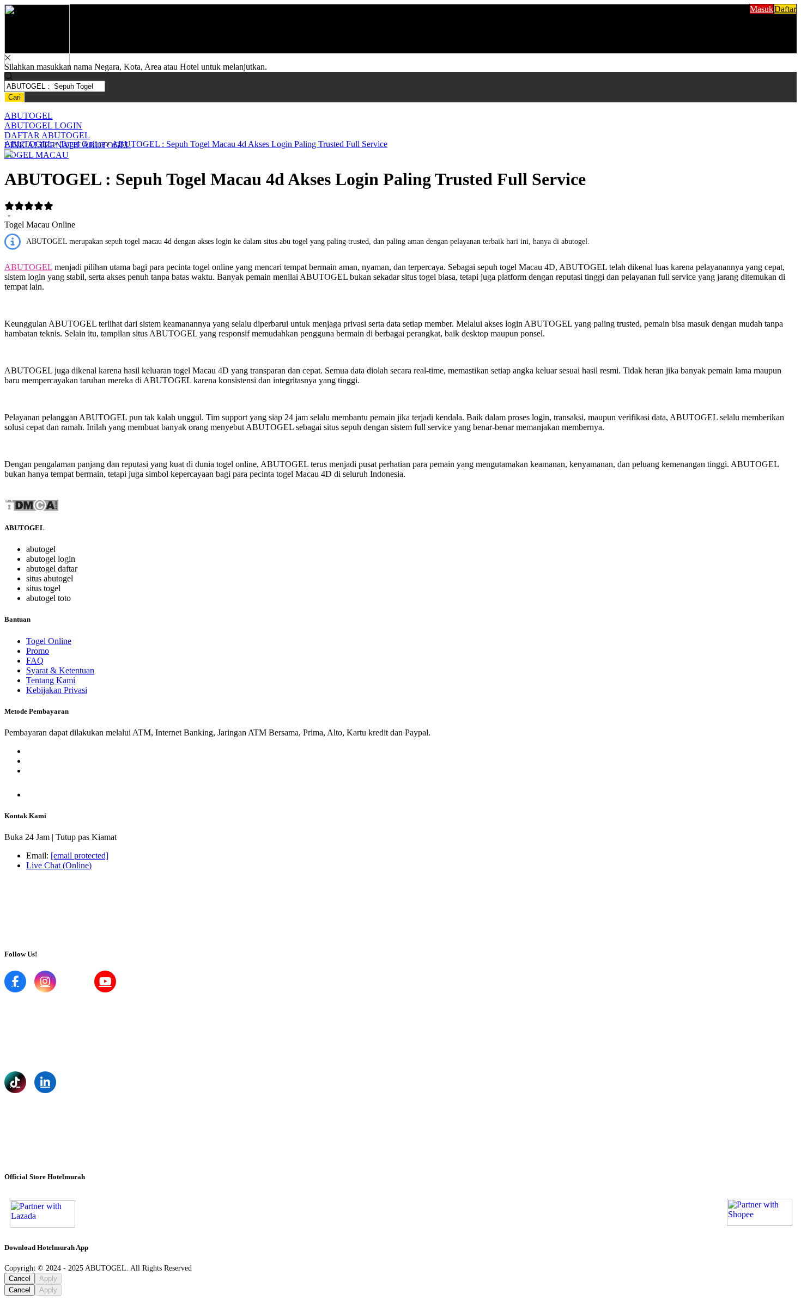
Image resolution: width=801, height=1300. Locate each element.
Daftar (785, 9)
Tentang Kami (50, 680)
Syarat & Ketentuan (60, 670)
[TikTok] (15, 1082)
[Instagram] (45, 981)
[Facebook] (15, 981)
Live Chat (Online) (59, 865)
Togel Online (82, 144)
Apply (48, 1278)
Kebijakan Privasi (56, 690)
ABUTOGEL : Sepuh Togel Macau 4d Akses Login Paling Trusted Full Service (249, 144)
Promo (37, 650)
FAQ (35, 660)
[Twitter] (75, 981)
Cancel (20, 1278)
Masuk (761, 9)
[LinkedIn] (45, 1082)
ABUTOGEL (28, 115)
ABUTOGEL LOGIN (43, 125)
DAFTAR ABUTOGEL (47, 135)
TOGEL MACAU (36, 155)
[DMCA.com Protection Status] (31, 508)
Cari (14, 97)
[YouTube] (105, 981)
